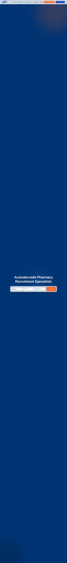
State (13, 288)
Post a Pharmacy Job (49, 2)
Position (25, 288)
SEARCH (51, 289)
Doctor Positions (28, 2)
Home (12, 2)
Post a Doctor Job (60, 2)
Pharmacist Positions (19, 2)
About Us (41, 2)
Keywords (37, 288)
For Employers (36, 2)
